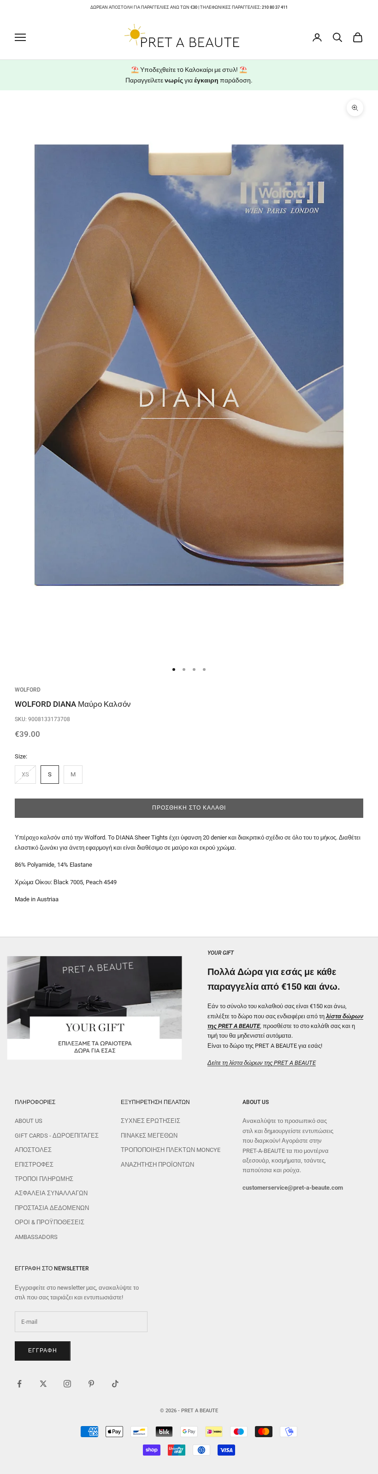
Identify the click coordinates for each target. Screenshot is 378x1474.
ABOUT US (28, 1120)
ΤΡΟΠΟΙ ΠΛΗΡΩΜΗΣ (44, 1178)
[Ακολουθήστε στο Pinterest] (91, 1383)
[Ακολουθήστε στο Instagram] (67, 1383)
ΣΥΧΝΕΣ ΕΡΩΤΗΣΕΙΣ (150, 1120)
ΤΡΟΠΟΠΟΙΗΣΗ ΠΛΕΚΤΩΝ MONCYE (170, 1149)
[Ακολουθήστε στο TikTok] (115, 1383)
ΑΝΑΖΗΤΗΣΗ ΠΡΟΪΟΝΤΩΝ (157, 1164)
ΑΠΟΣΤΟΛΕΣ (33, 1149)
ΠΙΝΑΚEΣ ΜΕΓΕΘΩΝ (149, 1135)
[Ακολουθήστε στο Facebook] (19, 1383)
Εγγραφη (42, 1350)
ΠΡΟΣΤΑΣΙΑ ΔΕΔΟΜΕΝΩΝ (52, 1207)
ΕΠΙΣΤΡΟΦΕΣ (34, 1164)
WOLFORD (28, 690)
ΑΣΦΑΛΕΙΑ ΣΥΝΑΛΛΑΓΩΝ (51, 1193)
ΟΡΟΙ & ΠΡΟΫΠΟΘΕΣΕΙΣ (49, 1222)
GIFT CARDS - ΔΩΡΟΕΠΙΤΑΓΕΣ (57, 1135)
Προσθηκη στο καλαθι (188, 808)
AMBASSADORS (36, 1236)
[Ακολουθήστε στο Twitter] (43, 1383)
